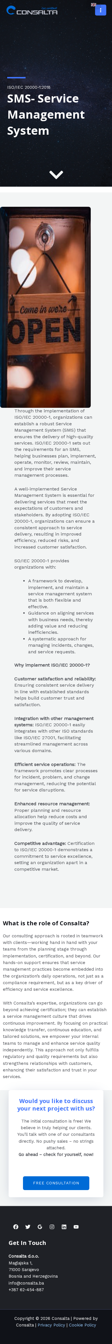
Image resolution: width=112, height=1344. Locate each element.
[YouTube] (76, 1226)
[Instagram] (52, 1226)
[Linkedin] (64, 1226)
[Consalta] (32, 10)
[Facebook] (15, 1226)
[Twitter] (27, 1226)
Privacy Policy (51, 1325)
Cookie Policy (82, 1325)
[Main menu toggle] (100, 10)
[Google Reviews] (40, 1226)
